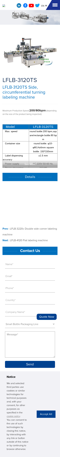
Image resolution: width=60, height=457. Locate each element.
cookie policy (13, 416)
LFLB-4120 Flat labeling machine (29, 240)
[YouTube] (31, 6)
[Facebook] (25, 6)
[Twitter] (37, 6)
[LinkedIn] (19, 6)
